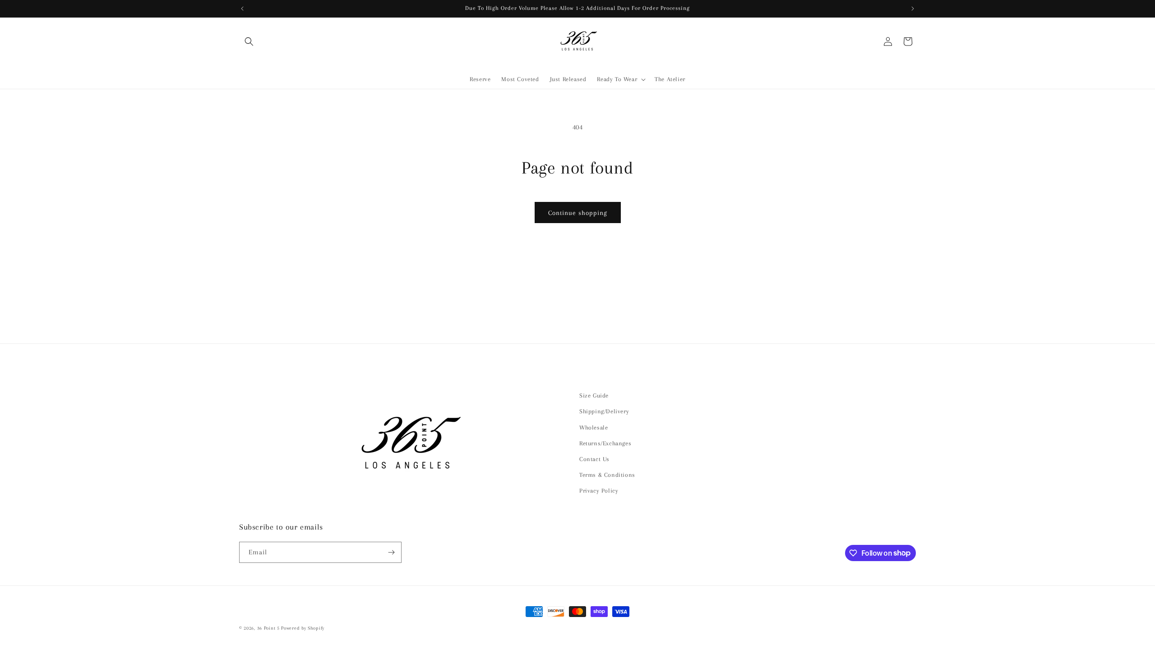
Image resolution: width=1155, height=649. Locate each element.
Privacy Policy (598, 490)
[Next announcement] (913, 8)
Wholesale (593, 427)
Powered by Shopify (302, 628)
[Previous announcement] (242, 8)
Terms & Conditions (607, 474)
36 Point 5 (268, 628)
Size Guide (594, 395)
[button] (249, 41)
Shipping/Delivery (604, 411)
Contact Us (594, 459)
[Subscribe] (391, 552)
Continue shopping (577, 212)
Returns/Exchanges (605, 443)
